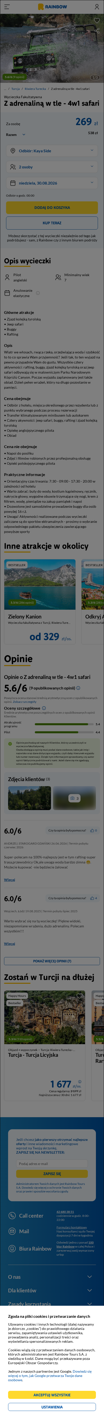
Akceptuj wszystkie (54, 1396)
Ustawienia (60, 1408)
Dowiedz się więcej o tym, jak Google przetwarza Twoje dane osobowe (50, 1375)
